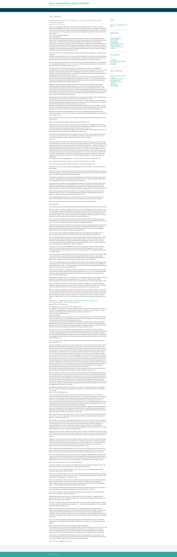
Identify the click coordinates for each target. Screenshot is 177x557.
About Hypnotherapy (115, 38)
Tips (71, 541)
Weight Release (114, 42)
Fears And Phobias (115, 45)
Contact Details (114, 86)
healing (79, 300)
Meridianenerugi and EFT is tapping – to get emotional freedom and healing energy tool (75, 21)
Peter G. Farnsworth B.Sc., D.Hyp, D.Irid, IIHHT (69, 3)
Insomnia (112, 48)
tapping (93, 300)
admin (64, 24)
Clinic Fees (113, 83)
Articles (56, 300)
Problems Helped (114, 39)
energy (70, 300)
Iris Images (113, 64)
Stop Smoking (113, 41)
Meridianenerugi (86, 300)
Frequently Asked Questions (117, 78)
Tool (96, 300)
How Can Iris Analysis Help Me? (118, 61)
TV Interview (113, 62)
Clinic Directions (114, 84)
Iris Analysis (113, 60)
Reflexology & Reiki (115, 80)
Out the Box (56, 554)
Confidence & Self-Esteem (116, 46)
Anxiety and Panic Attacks (117, 43)
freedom (75, 300)
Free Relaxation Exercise (116, 81)
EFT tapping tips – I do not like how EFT (64, 302)
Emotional (65, 300)
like (64, 541)
